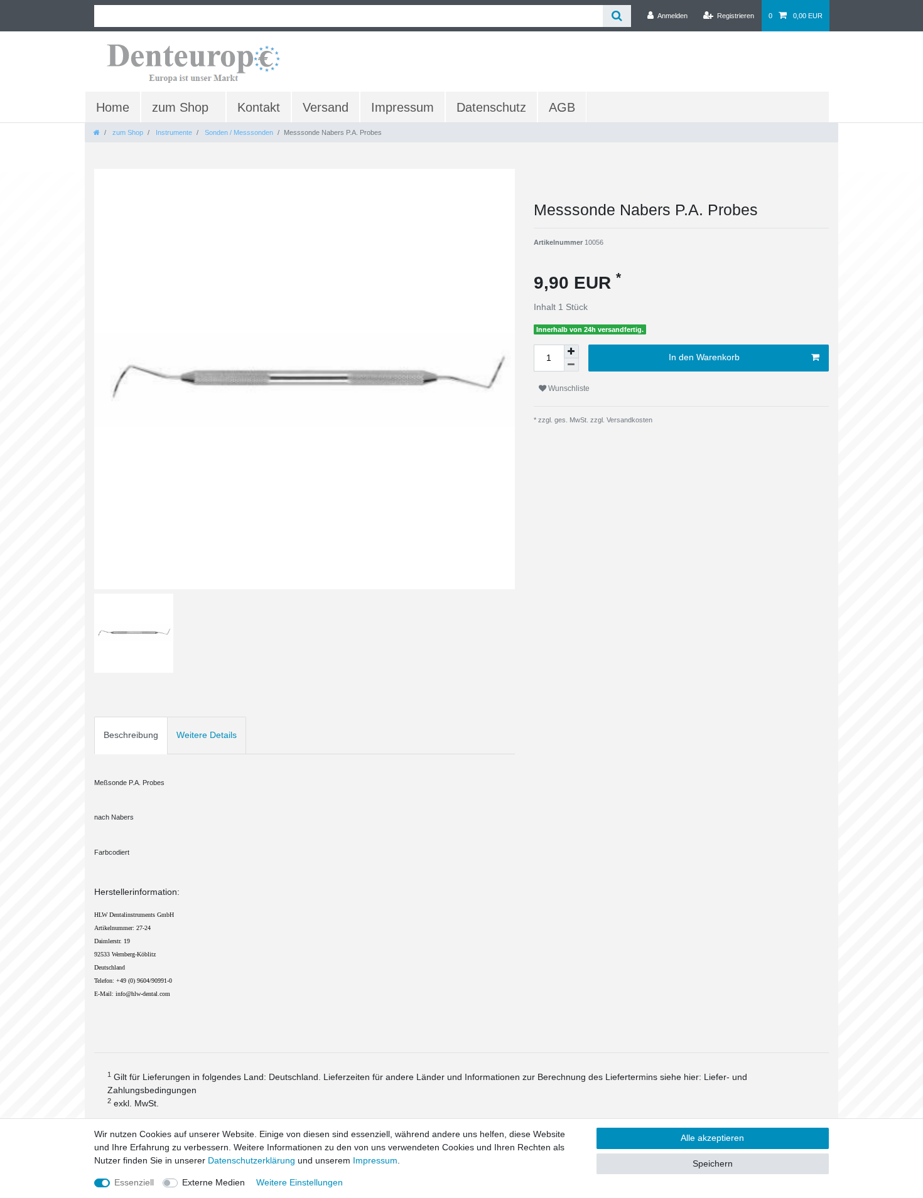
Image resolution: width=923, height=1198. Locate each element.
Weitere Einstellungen (299, 1182)
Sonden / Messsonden (238, 132)
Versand (325, 107)
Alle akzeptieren (712, 1138)
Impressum (402, 107)
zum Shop (180, 107)
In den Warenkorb (704, 357)
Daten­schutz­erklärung (251, 1160)
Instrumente (173, 132)
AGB (562, 107)
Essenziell (134, 1182)
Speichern (713, 1163)
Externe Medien (213, 1182)
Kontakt (258, 107)
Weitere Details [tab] (206, 735)
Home (112, 107)
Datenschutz (491, 107)
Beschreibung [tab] (131, 735)
